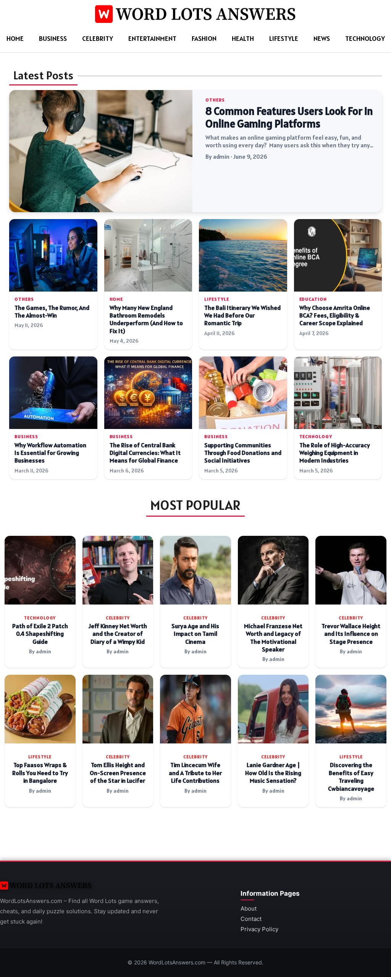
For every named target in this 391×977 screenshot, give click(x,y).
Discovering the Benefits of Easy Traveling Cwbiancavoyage (351, 776)
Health (243, 38)
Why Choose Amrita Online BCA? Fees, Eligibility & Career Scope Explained (334, 315)
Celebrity (97, 38)
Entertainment (152, 38)
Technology (365, 38)
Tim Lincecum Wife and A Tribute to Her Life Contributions (195, 773)
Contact (251, 918)
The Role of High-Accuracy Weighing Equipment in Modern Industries (334, 453)
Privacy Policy (259, 929)
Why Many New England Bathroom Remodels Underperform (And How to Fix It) (146, 319)
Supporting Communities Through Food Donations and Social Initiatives (242, 453)
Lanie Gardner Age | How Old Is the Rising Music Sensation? (273, 773)
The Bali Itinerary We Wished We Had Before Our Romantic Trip (242, 315)
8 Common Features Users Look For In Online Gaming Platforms (289, 117)
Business (53, 38)
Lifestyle (283, 38)
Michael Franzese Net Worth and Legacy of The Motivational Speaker (273, 637)
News (321, 38)
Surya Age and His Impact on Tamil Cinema (195, 634)
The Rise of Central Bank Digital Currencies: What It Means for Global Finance (145, 453)
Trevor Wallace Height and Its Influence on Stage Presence (351, 634)
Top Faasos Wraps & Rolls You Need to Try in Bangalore (40, 773)
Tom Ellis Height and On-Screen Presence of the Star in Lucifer (118, 773)
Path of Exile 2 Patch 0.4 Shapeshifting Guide (40, 634)
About (249, 908)
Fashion (204, 38)
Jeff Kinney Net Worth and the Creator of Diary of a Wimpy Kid (118, 634)
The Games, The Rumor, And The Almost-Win (52, 311)
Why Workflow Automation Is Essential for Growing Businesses (50, 453)
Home (15, 38)
